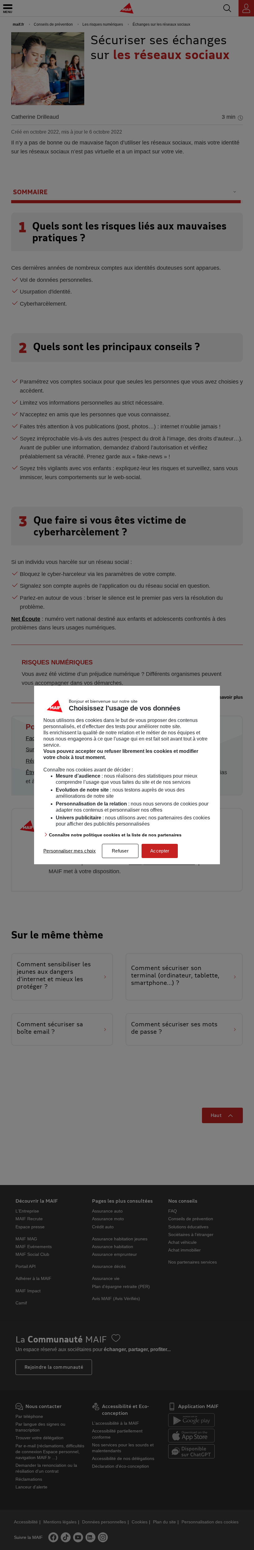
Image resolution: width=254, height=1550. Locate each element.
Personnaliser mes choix (69, 850)
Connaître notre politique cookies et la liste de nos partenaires (115, 834)
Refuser (120, 850)
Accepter (159, 850)
